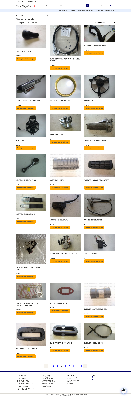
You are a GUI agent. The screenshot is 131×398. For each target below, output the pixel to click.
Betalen (69, 378)
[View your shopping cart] (110, 6)
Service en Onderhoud (73, 380)
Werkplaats (99, 11)
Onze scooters (62, 11)
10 (81, 366)
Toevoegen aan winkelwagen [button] (25, 59)
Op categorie (25, 15)
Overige (32, 15)
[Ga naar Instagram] (92, 379)
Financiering (72, 11)
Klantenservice (109, 11)
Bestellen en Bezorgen (72, 377)
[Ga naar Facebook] (92, 377)
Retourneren (70, 383)
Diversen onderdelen (41, 15)
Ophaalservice (70, 382)
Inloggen (101, 5)
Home (19, 15)
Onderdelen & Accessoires (86, 11)
